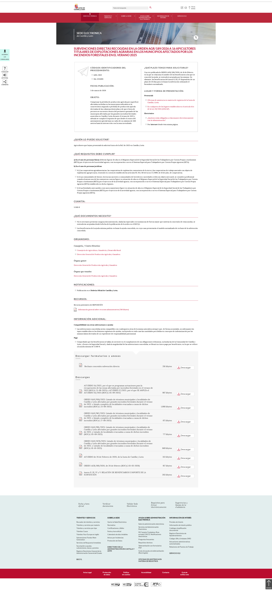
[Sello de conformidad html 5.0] (127, 586)
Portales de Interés (176, 522)
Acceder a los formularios (5, 57)
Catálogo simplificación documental (177, 529)
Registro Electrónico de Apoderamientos (177, 534)
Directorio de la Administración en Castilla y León (120, 549)
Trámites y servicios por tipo (86, 528)
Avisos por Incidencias (115, 538)
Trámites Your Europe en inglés (87, 534)
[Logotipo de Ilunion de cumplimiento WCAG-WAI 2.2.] (141, 586)
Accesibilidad (146, 572)
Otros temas (193, 7)
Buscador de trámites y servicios (88, 522)
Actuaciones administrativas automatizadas (179, 543)
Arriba (268, 588)
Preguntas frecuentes (146, 539)
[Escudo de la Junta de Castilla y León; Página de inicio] (79, 10)
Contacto (165, 572)
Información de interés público (180, 525)
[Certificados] (156, 586)
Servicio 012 (182, 16)
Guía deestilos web (184, 573)
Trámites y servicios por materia (88, 525)
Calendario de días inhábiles (117, 534)
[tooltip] (182, 7)
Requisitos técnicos (145, 543)
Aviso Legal (87, 572)
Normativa (111, 525)
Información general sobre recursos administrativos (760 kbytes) (103, 310)
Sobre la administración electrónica (151, 524)
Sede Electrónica (90, 16)
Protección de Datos (114, 541)
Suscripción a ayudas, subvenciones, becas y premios (87, 547)
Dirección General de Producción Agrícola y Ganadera (98, 254)
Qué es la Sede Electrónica (116, 522)
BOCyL (79, 559)
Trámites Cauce (82, 531)
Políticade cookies (126, 573)
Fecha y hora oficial (114, 531)
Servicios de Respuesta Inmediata (88, 543)
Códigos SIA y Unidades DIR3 (180, 539)
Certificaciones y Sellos (115, 528)
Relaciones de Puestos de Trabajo (181, 547)
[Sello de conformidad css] (115, 586)
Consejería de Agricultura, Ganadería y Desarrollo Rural (99, 250)
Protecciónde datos (107, 573)
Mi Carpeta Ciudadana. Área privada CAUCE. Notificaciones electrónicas (149, 534)
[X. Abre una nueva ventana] (196, 37)
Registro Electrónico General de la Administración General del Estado (89, 552)
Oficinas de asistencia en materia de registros (150, 560)
